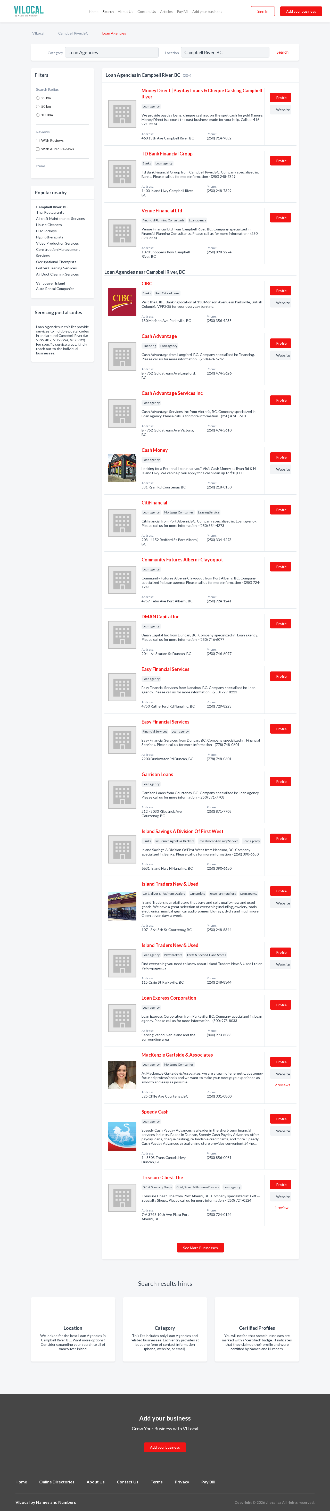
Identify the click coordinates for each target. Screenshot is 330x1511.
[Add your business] (165, 1441)
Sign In (262, 11)
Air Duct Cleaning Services (57, 274)
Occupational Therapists (56, 262)
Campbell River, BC (73, 33)
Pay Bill (182, 11)
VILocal (38, 33)
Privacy (182, 1481)
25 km (46, 98)
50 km (46, 106)
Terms (157, 1481)
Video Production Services (57, 243)
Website (283, 109)
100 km (47, 115)
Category (55, 53)
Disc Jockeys (46, 231)
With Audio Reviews (57, 149)
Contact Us (146, 11)
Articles (166, 11)
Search (108, 11)
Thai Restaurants (50, 212)
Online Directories (57, 1481)
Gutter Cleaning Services (56, 268)
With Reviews (52, 140)
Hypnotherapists (49, 237)
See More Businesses (200, 1248)
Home (93, 11)
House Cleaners (49, 224)
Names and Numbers (56, 1502)
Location (172, 53)
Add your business (207, 11)
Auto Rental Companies (55, 288)
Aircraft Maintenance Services (60, 218)
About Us (125, 11)
